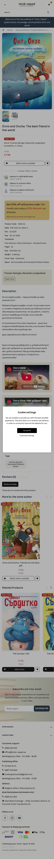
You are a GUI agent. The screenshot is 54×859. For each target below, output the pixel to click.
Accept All (27, 430)
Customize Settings (27, 436)
